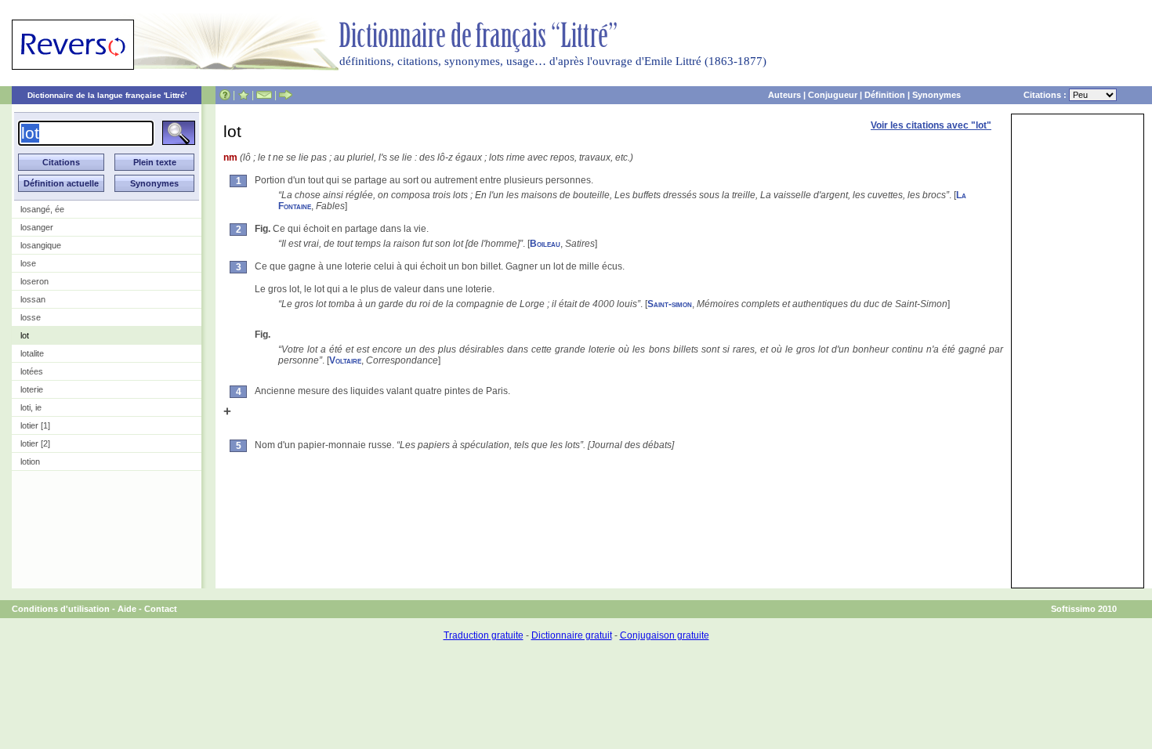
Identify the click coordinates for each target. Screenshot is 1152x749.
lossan (32, 299)
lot (24, 335)
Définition (884, 95)
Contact (160, 608)
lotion (30, 461)
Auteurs (784, 95)
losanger (36, 227)
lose (28, 263)
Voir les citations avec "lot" (931, 125)
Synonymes (936, 95)
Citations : (1046, 95)
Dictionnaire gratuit (571, 635)
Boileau (545, 243)
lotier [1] (35, 425)
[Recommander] (285, 94)
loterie (31, 389)
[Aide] (224, 94)
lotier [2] (35, 443)
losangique (40, 245)
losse (30, 317)
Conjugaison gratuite (664, 635)
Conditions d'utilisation (61, 608)
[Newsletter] (264, 94)
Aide (127, 608)
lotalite (32, 353)
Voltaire (345, 360)
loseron (34, 281)
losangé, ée (42, 209)
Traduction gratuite (483, 635)
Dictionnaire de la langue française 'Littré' (107, 95)
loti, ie (31, 407)
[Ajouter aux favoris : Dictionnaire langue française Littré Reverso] (243, 94)
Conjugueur (832, 95)
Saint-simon (669, 304)
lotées (31, 371)
